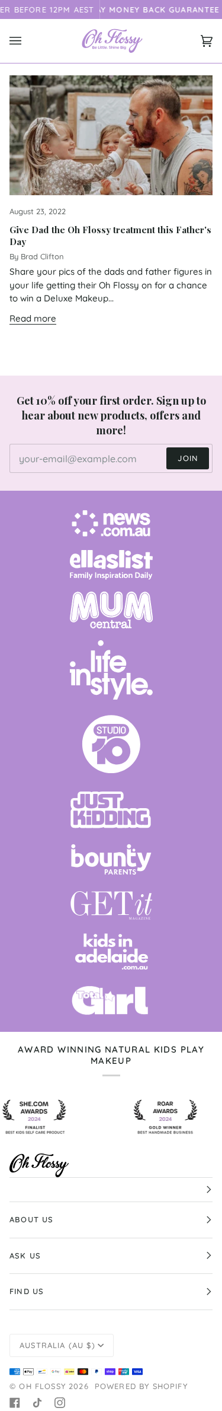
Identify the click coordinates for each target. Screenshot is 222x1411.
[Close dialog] (209, 659)
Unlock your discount (164, 754)
